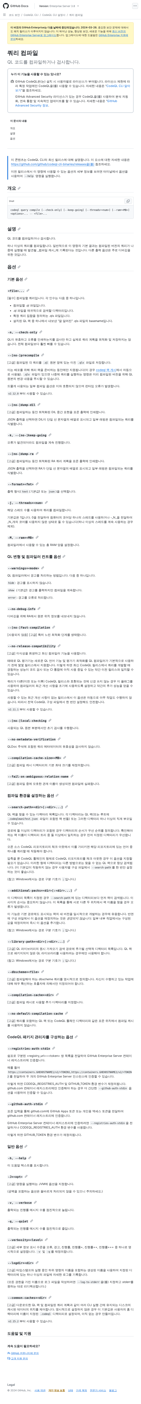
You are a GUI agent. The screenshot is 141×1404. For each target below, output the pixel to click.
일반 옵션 (15, 1146)
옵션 (11, 266)
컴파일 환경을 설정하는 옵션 (30, 795)
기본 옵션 (15, 279)
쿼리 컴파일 (76, 14)
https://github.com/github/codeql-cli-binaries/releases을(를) (52, 164)
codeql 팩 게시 (106, 370)
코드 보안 (14, 14)
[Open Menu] (135, 6)
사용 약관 (40, 1390)
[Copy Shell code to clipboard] (128, 201)
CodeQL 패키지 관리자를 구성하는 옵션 (40, 1037)
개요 (11, 188)
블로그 (113, 1390)
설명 (11, 229)
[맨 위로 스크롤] (133, 1396)
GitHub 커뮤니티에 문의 (25, 1353)
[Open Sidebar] (4, 15)
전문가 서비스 (98, 1390)
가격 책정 (81, 1390)
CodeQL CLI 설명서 (53, 14)
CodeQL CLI (31, 14)
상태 (70, 1390)
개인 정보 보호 (56, 1390)
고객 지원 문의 (19, 1358)
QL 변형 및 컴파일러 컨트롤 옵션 (34, 556)
